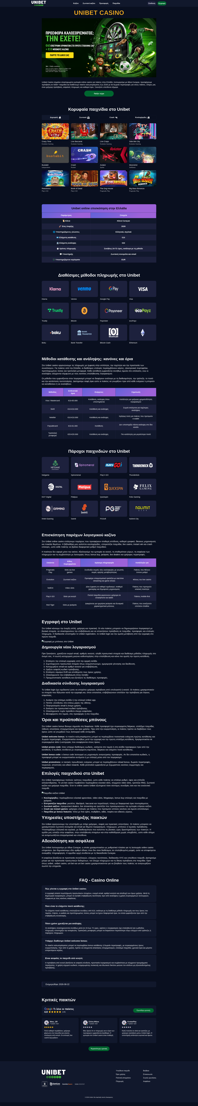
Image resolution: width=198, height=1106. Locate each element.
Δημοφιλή (54, 117)
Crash (112, 117)
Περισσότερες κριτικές (99, 1049)
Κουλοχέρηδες (141, 117)
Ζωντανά (82, 117)
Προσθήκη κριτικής (143, 1010)
